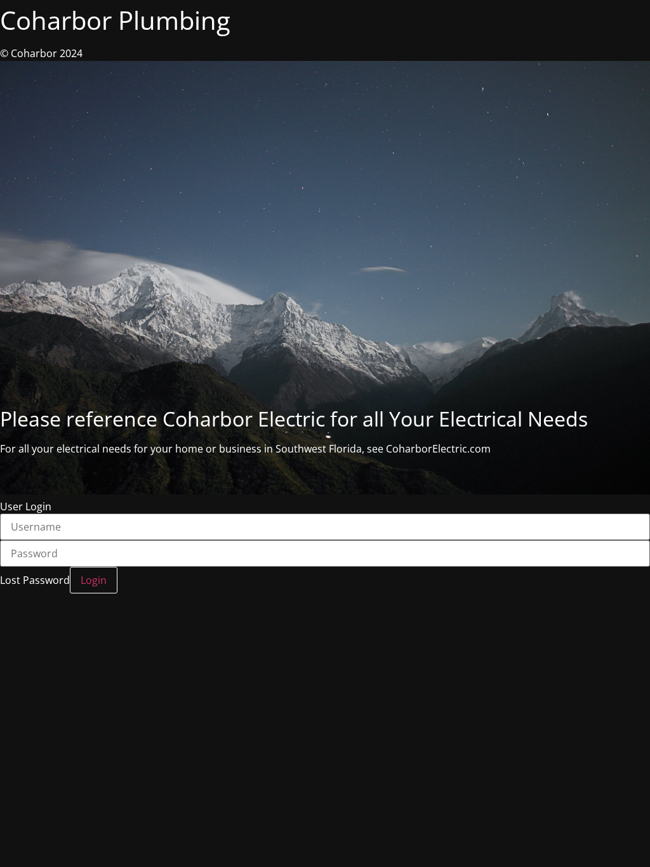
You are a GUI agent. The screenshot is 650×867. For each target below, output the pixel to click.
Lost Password (35, 580)
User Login (25, 506)
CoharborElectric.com (438, 449)
